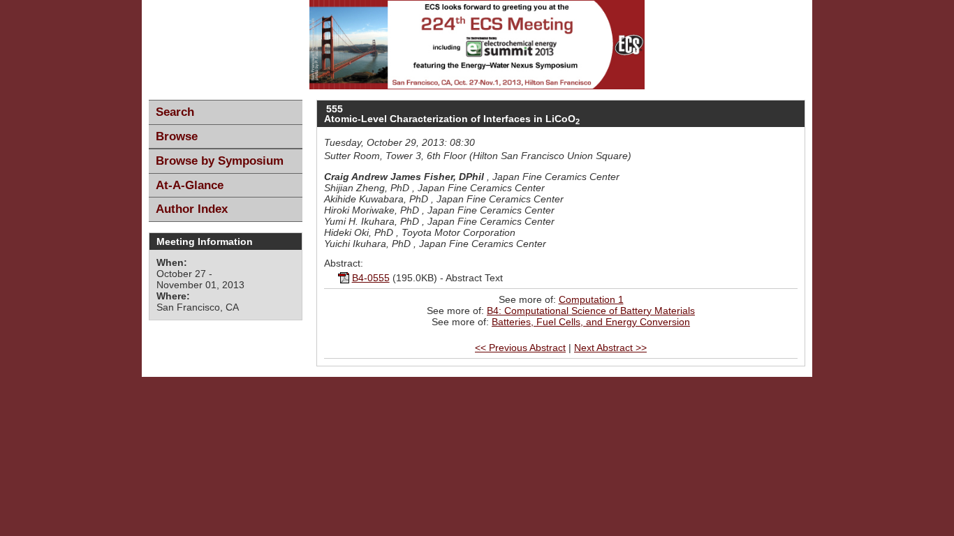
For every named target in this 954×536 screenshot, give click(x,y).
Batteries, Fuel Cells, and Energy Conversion (591, 321)
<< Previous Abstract (520, 347)
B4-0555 (371, 277)
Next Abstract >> (610, 347)
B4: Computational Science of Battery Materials (591, 310)
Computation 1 (591, 299)
